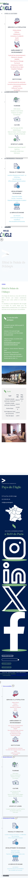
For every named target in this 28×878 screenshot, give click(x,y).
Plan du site (4, 672)
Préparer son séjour (16, 112)
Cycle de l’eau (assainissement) (16, 55)
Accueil (4, 269)
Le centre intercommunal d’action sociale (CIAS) (15, 750)
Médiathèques (17, 130)
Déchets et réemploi (16, 57)
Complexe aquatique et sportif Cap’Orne (15, 809)
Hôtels (14, 269)
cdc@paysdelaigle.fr (7, 502)
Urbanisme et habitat (17, 65)
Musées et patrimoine (17, 111)
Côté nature (17, 109)
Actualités (8, 227)
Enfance (17, 32)
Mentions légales (12, 672)
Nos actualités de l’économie (17, 221)
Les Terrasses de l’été (17, 128)
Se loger (9, 269)
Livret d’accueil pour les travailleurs (15, 868)
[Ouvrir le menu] (1, 239)
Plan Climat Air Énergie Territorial (15, 730)
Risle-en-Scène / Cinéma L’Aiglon (17, 132)
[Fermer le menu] (0, 682)
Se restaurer (16, 114)
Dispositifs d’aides (17, 196)
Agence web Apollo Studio (22, 673)
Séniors (17, 40)
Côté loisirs (17, 153)
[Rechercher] (18, 660)
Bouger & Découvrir (7, 757)
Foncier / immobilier (16, 198)
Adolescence (16, 34)
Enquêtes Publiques (16, 69)
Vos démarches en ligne (16, 67)
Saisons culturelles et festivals (17, 134)
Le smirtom (17, 90)
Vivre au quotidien (7, 686)
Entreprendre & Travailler (9, 818)
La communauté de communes (16, 82)
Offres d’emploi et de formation (17, 181)
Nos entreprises (16, 179)
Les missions (16, 215)
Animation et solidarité (16, 36)
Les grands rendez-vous (17, 151)
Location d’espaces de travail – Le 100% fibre (15, 834)
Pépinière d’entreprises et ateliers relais (15, 854)
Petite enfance (17, 30)
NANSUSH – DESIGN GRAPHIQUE (18, 675)
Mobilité (17, 59)
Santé (17, 38)
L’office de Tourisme (16, 88)
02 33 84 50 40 (6, 499)
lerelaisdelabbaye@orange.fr (12, 342)
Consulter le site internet (11, 344)
